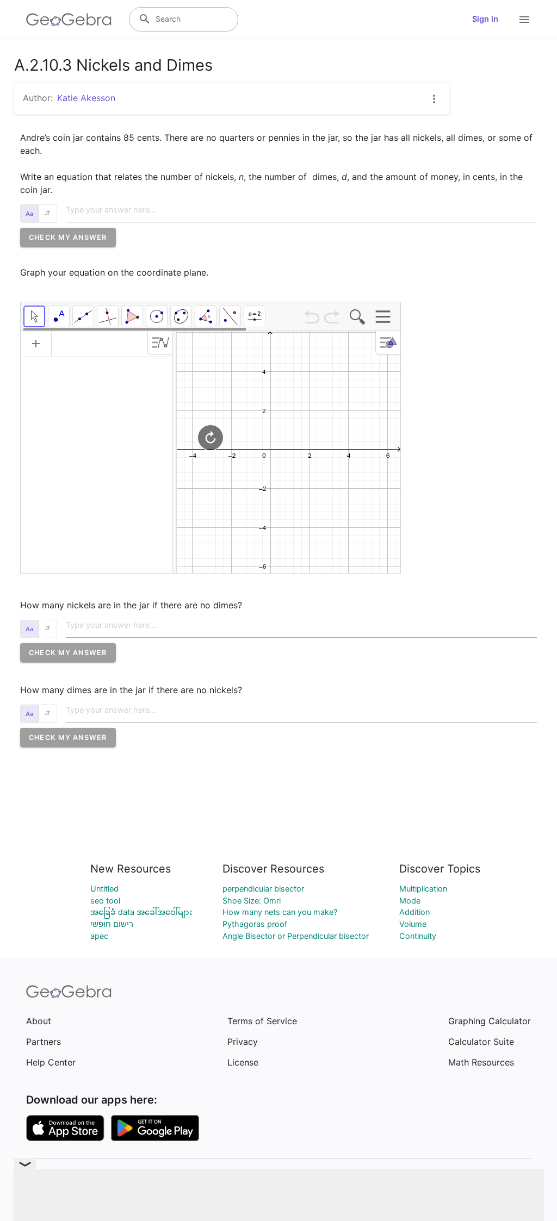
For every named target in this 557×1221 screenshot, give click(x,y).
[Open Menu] (524, 19)
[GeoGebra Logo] (69, 19)
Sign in (485, 19)
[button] (68, 237)
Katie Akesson (86, 97)
